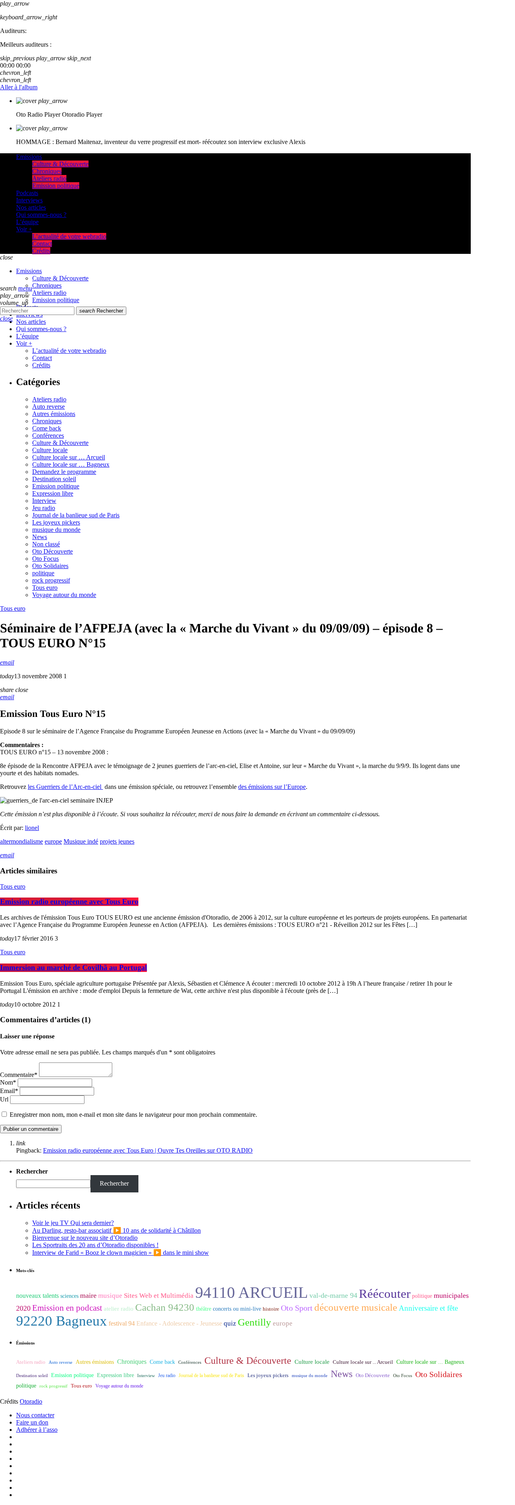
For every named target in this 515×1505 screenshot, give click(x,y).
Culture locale (50, 450)
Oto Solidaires (50, 565)
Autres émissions (53, 413)
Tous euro (45, 587)
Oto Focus (45, 558)
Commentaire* (18, 1074)
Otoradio (31, 1401)
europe (53, 841)
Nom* (8, 1082)
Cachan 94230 (164, 1307)
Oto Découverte (52, 551)
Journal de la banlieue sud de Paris (75, 515)
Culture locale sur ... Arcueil (363, 1362)
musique (110, 1295)
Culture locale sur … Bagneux (70, 464)
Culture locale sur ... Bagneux (430, 1362)
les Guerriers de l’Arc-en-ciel (65, 786)
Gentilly (254, 1322)
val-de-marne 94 (333, 1295)
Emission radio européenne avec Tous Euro (69, 902)
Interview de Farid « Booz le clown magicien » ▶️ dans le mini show (120, 1252)
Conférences (48, 435)
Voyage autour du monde (64, 594)
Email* (9, 1090)
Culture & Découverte (60, 442)
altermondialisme (21, 841)
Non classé (46, 544)
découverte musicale (355, 1307)
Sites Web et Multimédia (159, 1295)
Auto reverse (48, 406)
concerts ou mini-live (237, 1309)
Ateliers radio (49, 399)
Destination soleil (54, 479)
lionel (32, 827)
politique (43, 573)
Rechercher (101, 311)
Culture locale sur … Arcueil (68, 457)
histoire (271, 1309)
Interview (44, 500)
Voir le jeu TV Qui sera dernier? (73, 1222)
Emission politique (55, 486)
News (39, 536)
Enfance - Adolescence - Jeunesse (179, 1323)
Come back (46, 428)
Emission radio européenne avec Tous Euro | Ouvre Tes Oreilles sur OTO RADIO (148, 1150)
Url (4, 1099)
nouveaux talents (37, 1295)
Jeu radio (43, 507)
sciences (69, 1296)
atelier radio (119, 1308)
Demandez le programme (64, 471)
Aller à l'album (18, 87)
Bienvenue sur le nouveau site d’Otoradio (85, 1237)
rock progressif (51, 580)
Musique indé (81, 841)
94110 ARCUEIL (251, 1292)
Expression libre (52, 493)
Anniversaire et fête (428, 1308)
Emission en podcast (67, 1308)
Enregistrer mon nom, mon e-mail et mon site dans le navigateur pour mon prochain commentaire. (133, 1114)
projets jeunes (117, 841)
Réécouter (384, 1294)
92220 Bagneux (61, 1320)
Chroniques (47, 421)
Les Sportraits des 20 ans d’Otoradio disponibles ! (95, 1244)
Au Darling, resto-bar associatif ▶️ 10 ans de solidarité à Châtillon (116, 1230)
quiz (230, 1323)
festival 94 (122, 1323)
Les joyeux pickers (56, 522)
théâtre (203, 1309)
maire (88, 1295)
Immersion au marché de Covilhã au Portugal (73, 968)
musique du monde (56, 529)
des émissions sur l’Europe (272, 786)
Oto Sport (297, 1307)
